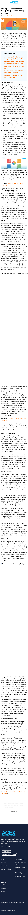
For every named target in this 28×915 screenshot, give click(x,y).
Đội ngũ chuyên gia (6, 869)
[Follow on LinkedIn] (9, 847)
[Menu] (2, 2)
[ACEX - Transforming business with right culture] (14, 2)
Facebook (4, 884)
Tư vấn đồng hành (20, 873)
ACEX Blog (4, 865)
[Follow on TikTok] (6, 847)
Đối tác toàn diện (20, 876)
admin (14, 15)
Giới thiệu (3, 862)
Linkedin (3, 888)
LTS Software (11, 910)
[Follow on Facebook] (2, 847)
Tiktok (3, 891)
